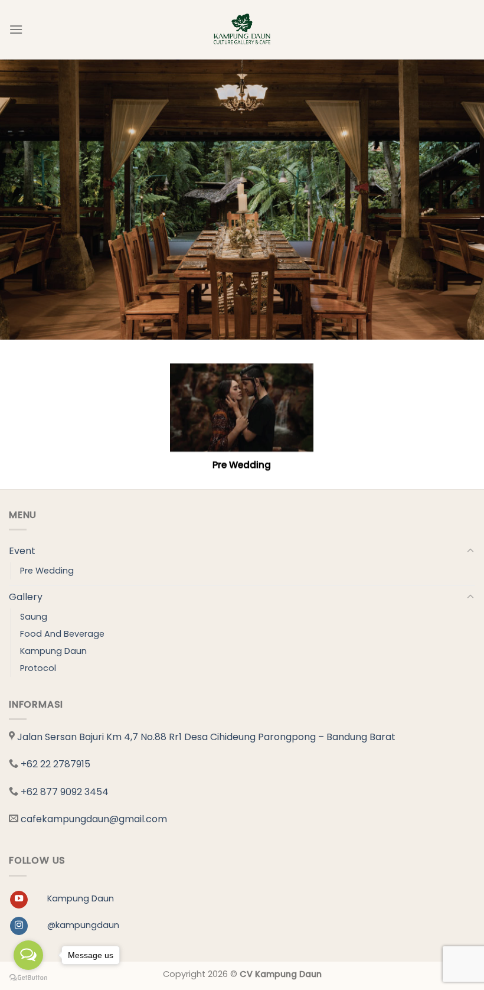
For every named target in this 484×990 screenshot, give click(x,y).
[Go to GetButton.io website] (28, 978)
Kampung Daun (53, 651)
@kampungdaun (83, 925)
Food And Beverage (62, 634)
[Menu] (16, 29)
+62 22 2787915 (55, 764)
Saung (33, 617)
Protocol (38, 668)
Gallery (25, 597)
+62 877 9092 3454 (65, 792)
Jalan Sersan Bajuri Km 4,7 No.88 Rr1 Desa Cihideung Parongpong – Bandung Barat (206, 737)
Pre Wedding (47, 571)
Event (22, 551)
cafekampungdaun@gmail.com (94, 819)
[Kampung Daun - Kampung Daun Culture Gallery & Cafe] (242, 29)
